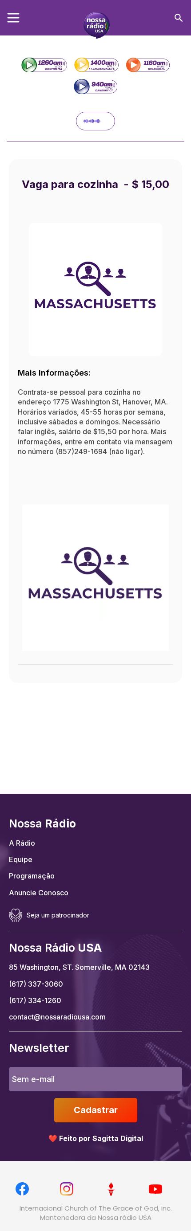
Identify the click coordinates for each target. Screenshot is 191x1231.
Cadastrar (96, 1110)
